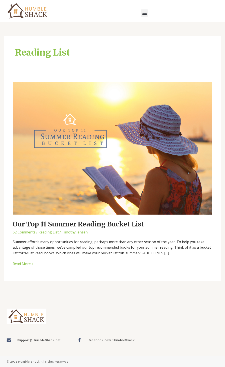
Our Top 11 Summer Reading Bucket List (78, 224)
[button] (144, 13)
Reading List (48, 232)
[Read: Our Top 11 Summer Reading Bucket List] (112, 147)
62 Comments (24, 232)
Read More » (23, 263)
